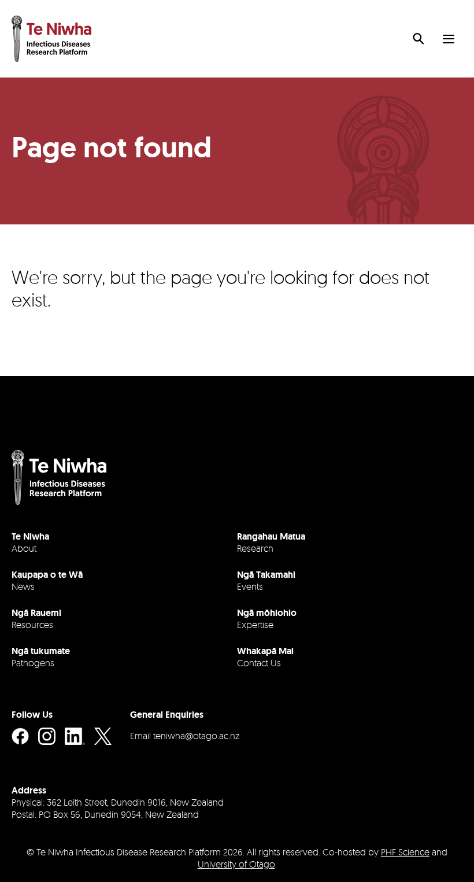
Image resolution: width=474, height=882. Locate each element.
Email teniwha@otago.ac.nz (184, 735)
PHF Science (405, 852)
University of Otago (236, 864)
